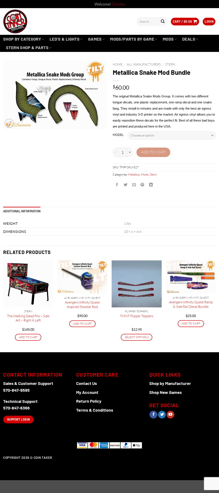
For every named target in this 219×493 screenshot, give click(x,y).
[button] (185, 21)
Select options (137, 337)
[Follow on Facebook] (153, 415)
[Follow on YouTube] (170, 415)
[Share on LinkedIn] (151, 185)
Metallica (134, 174)
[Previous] (3, 306)
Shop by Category (22, 39)
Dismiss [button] (118, 4)
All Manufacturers (144, 64)
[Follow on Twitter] (162, 415)
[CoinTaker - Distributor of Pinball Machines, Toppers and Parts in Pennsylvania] (26, 21)
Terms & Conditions (94, 409)
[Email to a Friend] (134, 185)
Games (95, 39)
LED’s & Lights (65, 39)
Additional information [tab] (21, 211)
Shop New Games (165, 392)
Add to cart (153, 152)
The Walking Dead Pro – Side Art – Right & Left (28, 318)
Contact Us (86, 383)
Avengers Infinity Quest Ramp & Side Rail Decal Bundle (191, 304)
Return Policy (88, 400)
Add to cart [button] (28, 337)
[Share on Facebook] (117, 185)
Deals (188, 39)
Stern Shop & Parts (27, 47)
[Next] (215, 306)
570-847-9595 (16, 390)
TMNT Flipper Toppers (136, 316)
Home (118, 64)
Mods (168, 39)
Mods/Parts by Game (132, 39)
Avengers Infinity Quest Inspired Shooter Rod (82, 304)
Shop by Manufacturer (170, 383)
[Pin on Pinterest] (142, 185)
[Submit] (163, 21)
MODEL (118, 134)
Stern (170, 64)
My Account (87, 392)
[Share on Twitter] (125, 185)
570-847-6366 (16, 407)
